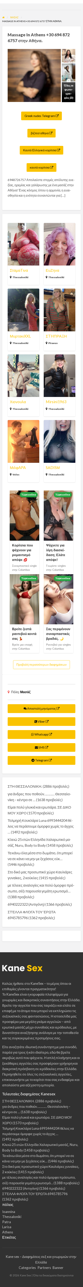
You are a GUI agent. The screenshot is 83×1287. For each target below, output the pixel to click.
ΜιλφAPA (18, 467)
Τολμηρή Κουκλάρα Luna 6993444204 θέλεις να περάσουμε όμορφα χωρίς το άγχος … (41, 826)
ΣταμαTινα (19, 270)
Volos (15, 474)
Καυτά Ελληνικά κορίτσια (40, 150)
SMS (41, 747)
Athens (7, 1232)
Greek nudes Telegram (40, 116)
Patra (6, 1222)
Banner (58, 1268)
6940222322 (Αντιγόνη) (26, 904)
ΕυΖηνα (52, 270)
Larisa (6, 1227)
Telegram (41, 760)
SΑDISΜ (53, 467)
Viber (41, 721)
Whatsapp (41, 734)
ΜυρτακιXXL (20, 336)
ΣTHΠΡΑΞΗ (56, 336)
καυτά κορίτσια (40, 167)
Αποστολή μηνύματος (41, 708)
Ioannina (8, 1211)
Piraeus (53, 343)
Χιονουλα (18, 401)
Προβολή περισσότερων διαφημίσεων (41, 664)
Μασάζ (25, 692)
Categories (27, 1268)
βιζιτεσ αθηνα (40, 133)
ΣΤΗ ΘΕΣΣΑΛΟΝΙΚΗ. (25, 786)
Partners (44, 1268)
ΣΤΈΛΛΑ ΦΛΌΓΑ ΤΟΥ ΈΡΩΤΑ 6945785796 (35, 1194)
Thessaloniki (20, 277)
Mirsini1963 (56, 401)
